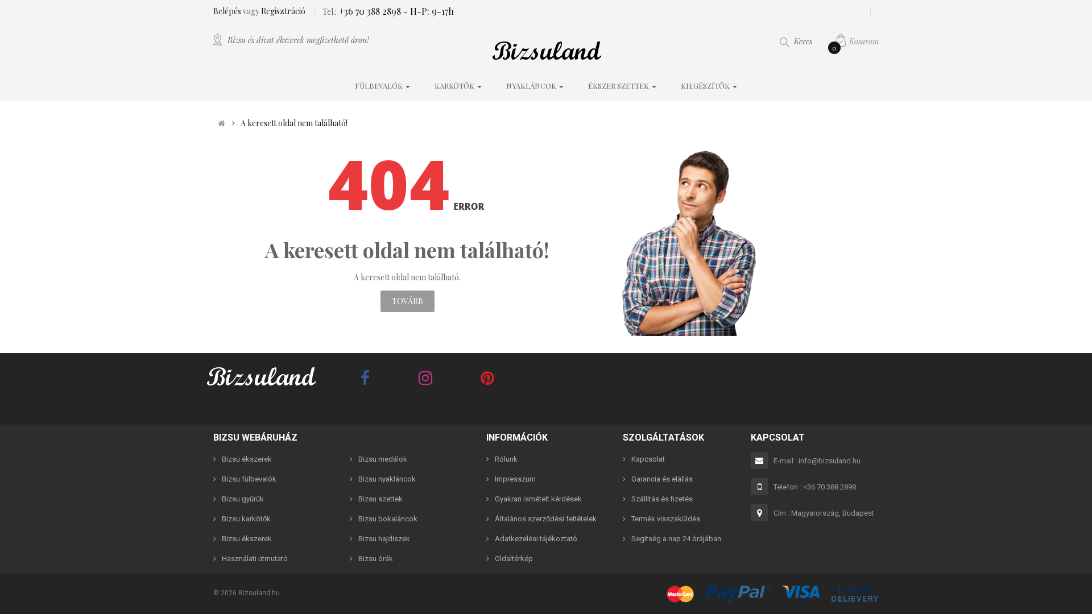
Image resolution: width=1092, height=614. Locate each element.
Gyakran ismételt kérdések (538, 499)
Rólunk (506, 459)
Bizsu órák (375, 558)
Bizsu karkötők (246, 519)
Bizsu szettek (380, 499)
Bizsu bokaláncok (387, 519)
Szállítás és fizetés (662, 499)
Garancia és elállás (662, 479)
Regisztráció (283, 11)
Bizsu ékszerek (247, 459)
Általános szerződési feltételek (546, 519)
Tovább (407, 301)
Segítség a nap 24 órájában (676, 538)
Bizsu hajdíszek (384, 538)
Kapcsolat (648, 459)
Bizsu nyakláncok (387, 479)
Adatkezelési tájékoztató (536, 538)
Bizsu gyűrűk (243, 499)
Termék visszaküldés (665, 519)
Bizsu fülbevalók (249, 479)
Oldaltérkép (514, 558)
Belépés (228, 11)
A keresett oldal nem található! (294, 123)
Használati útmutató (255, 558)
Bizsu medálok (382, 459)
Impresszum (515, 479)
